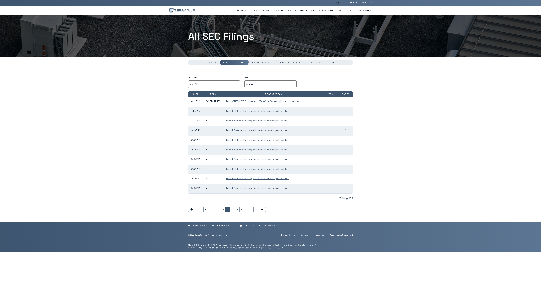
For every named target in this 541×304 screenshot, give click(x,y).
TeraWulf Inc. (201, 235)
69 (257, 209)
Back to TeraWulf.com (359, 2)
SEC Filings (346, 10)
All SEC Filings (234, 62)
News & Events (261, 10)
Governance (365, 10)
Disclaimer (305, 235)
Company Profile (223, 225)
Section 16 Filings (323, 62)
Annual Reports (262, 62)
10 (233, 209)
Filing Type (192, 77)
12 (242, 209)
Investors (241, 10)
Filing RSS (346, 198)
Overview (211, 62)
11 (238, 209)
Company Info (283, 10)
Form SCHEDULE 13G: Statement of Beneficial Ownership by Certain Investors (262, 101)
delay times (292, 245)
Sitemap (320, 235)
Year (246, 77)
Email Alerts (197, 225)
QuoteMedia (224, 245)
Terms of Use (279, 248)
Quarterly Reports (291, 62)
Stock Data (327, 10)
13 (247, 209)
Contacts (247, 225)
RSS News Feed (269, 225)
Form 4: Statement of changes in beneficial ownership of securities (257, 111)
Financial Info (306, 10)
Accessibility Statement (341, 235)
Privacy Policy (288, 235)
